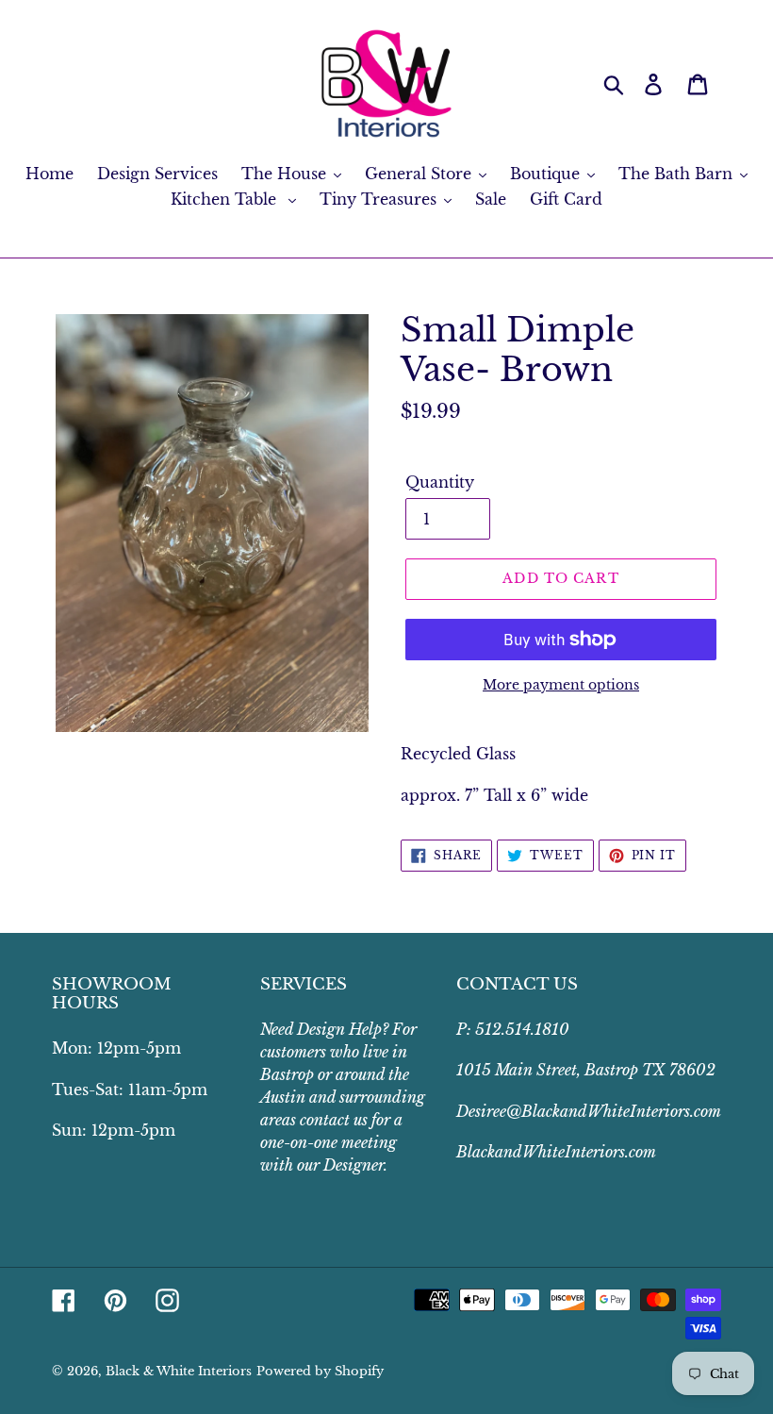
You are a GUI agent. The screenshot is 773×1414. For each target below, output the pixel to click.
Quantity (439, 482)
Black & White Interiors (179, 1371)
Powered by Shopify (320, 1371)
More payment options (561, 684)
